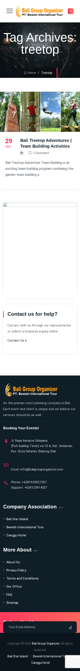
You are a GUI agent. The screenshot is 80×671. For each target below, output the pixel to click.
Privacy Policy (16, 570)
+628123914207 (35, 487)
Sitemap (12, 603)
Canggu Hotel (16, 535)
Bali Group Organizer (46, 643)
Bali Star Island (17, 519)
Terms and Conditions (22, 578)
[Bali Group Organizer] (39, 11)
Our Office (14, 586)
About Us (13, 562)
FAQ (9, 595)
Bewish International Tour (25, 527)
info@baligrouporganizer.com (37, 469)
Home (31, 72)
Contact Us (16, 340)
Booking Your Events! (21, 428)
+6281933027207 (34, 482)
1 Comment (41, 153)
